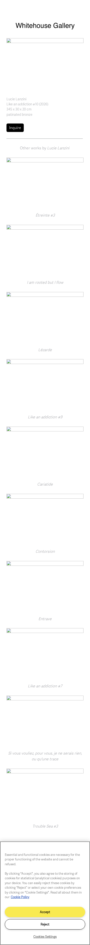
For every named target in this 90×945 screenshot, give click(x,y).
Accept (45, 912)
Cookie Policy (20, 897)
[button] (45, 63)
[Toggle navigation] (81, 9)
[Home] (45, 28)
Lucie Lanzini (16, 98)
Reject (45, 924)
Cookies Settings (45, 936)
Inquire (15, 127)
